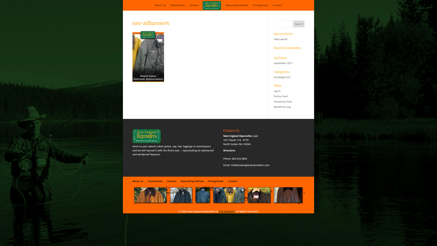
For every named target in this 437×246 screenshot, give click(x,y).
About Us (160, 5)
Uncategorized (282, 77)
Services (194, 5)
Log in (277, 91)
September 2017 (283, 63)
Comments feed (283, 101)
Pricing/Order (260, 5)
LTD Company (227, 211)
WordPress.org (282, 106)
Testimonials (177, 5)
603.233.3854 (239, 158)
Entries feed (281, 96)
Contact (277, 5)
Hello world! (280, 39)
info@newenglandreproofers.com (250, 165)
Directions (229, 150)
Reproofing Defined (236, 5)
